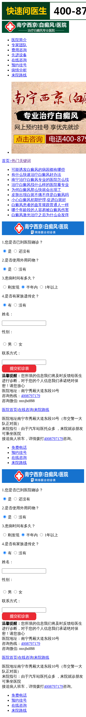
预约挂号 (19, 65)
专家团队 (19, 45)
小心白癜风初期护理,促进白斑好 (38, 200)
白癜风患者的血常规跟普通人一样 (40, 205)
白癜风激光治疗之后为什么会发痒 (40, 215)
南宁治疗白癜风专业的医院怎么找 (40, 180)
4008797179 (30, 396)
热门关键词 (21, 161)
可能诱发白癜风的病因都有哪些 (38, 170)
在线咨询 (19, 60)
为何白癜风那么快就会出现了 (36, 190)
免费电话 (19, 447)
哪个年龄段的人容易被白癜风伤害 (40, 210)
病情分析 (19, 70)
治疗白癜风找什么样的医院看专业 (40, 185)
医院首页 (9, 410)
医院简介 (19, 40)
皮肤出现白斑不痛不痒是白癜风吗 (40, 195)
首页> (7, 161)
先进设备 (19, 55)
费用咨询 (19, 50)
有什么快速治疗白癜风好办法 (36, 175)
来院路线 (19, 75)
